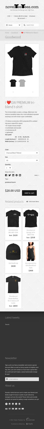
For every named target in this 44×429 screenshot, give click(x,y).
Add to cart (29, 193)
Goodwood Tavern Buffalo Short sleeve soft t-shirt (13, 299)
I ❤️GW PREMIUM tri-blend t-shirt (20, 104)
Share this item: (10, 172)
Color (7, 149)
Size (6, 157)
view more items (34, 201)
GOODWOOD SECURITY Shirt (13, 231)
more (36, 175)
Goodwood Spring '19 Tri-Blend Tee (30, 232)
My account (21, 18)
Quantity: (8, 164)
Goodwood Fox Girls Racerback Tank (30, 265)
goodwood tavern (10, 182)
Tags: (6, 179)
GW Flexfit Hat (13, 263)
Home (7, 33)
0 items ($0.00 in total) (20, 16)
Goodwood (14, 33)
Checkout (32, 16)
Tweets (7, 324)
